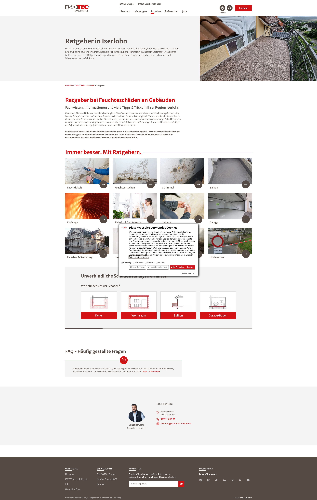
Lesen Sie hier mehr (151, 371)
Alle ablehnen (137, 267)
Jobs (67, 484)
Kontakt (243, 8)
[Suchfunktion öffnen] (230, 8)
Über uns (69, 474)
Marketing (161, 263)
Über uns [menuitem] (124, 11)
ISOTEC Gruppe (126, 4)
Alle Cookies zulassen (182, 267)
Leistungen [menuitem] (140, 11)
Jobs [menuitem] (184, 11)
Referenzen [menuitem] (171, 11)
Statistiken (151, 263)
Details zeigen (187, 274)
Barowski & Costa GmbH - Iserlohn (79, 86)
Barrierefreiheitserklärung (76, 498)
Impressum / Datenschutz (101, 498)
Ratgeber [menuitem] (156, 11)
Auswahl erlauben (158, 267)
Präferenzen (139, 263)
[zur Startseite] (77, 8)
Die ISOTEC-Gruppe (106, 474)
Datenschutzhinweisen (139, 257)
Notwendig (127, 263)
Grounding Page (72, 489)
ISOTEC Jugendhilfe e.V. (76, 479)
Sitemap (117, 498)
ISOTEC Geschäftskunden (149, 4)
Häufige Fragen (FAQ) (107, 479)
